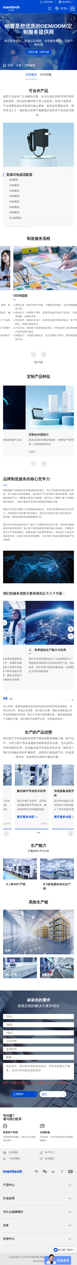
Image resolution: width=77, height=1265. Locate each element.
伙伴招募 (46, 74)
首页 (10, 65)
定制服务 (30, 65)
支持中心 (9, 1238)
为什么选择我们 (13, 1211)
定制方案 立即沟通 (38, 52)
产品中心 (9, 1184)
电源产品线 (11, 8)
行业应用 (9, 1198)
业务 (18, 65)
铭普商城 (48, 2)
